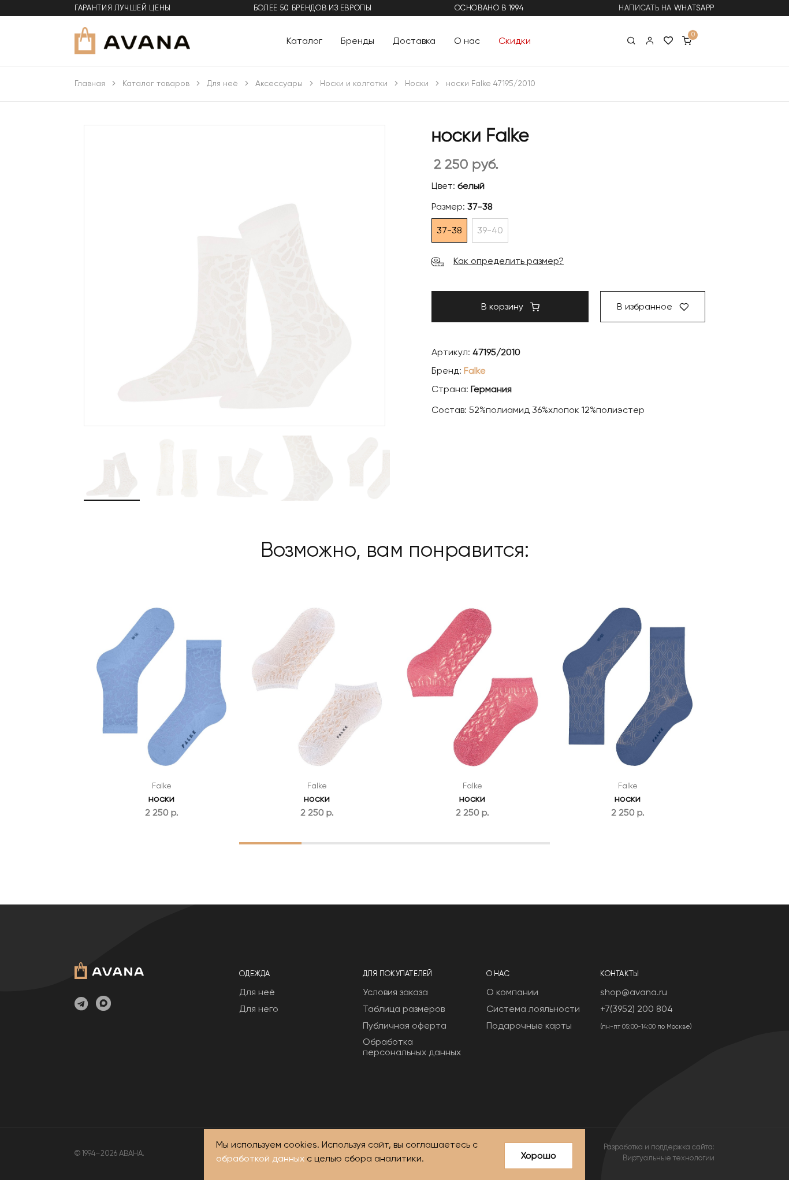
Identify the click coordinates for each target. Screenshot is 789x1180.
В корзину (503, 306)
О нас (467, 40)
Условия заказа (395, 992)
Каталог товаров (155, 83)
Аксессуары (279, 83)
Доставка (414, 40)
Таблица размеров (404, 1008)
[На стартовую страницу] (109, 969)
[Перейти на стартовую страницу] (132, 40)
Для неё (222, 83)
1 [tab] (270, 842)
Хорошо (538, 1155)
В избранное (646, 306)
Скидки (514, 40)
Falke (475, 370)
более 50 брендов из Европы (313, 7)
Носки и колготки (354, 83)
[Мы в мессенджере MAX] (103, 1004)
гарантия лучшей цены (123, 7)
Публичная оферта (404, 1025)
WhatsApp (694, 7)
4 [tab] (457, 842)
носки (161, 798)
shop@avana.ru (633, 992)
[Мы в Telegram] (81, 1004)
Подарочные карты (529, 1025)
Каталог (304, 40)
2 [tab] (332, 842)
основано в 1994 (489, 7)
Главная (90, 83)
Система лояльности (533, 1008)
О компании (512, 992)
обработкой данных (260, 1158)
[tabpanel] (161, 706)
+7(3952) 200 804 (636, 1008)
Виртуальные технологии (668, 1157)
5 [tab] (519, 842)
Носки (417, 83)
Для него (258, 1008)
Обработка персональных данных (412, 1047)
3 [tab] (394, 842)
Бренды (357, 40)
